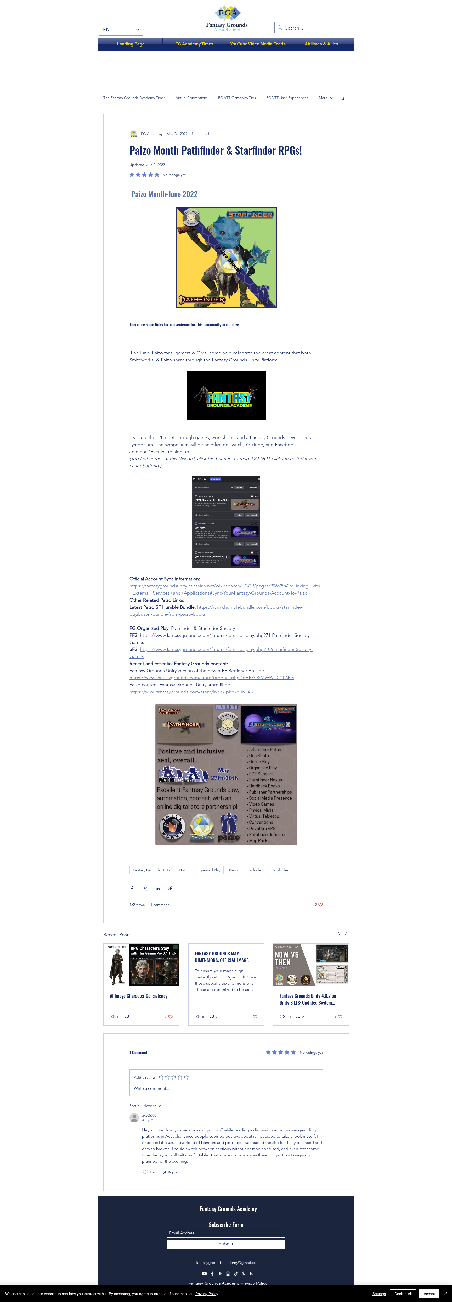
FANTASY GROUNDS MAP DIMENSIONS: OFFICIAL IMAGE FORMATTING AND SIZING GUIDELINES (221, 957)
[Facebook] (212, 1273)
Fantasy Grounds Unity (151, 870)
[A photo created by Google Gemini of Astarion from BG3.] (141, 965)
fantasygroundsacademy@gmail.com (228, 1262)
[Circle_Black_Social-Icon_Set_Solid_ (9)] (251, 1273)
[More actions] (320, 134)
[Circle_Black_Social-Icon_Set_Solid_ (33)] (220, 1273)
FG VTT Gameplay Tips (237, 97)
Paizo (233, 870)
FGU (183, 870)
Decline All (403, 1293)
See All (343, 933)
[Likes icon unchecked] (145, 1172)
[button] (342, 98)
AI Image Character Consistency (139, 995)
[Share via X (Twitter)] (144, 888)
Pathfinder (280, 870)
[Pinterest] (243, 1273)
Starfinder (254, 870)
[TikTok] (236, 1273)
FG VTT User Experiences (287, 97)
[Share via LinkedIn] (157, 888)
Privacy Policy (254, 1283)
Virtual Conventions (192, 97)
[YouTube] (204, 1273)
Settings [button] (379, 1293)
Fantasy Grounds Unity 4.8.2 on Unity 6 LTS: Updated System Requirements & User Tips (308, 999)
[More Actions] (320, 1118)
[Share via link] (170, 888)
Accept (429, 1293)
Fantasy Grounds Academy (228, 1208)
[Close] (446, 1293)
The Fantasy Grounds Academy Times (134, 97)
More (323, 97)
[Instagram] (228, 1273)
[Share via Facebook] (131, 888)
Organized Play (207, 870)
